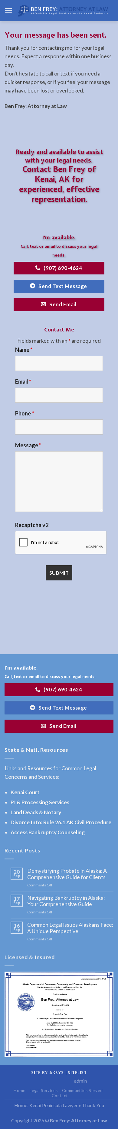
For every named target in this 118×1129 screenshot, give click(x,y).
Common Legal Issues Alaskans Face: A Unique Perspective (70, 928)
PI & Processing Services (40, 802)
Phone (24, 413)
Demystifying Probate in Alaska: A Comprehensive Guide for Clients (67, 874)
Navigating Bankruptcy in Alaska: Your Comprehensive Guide (66, 901)
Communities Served (82, 1090)
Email (23, 381)
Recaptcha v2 (31, 525)
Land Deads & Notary (36, 812)
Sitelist (77, 1072)
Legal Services (43, 1090)
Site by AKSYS (47, 1072)
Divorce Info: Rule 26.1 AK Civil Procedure (61, 822)
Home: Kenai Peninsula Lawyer (46, 1105)
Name (23, 350)
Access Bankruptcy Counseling (48, 832)
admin (80, 1081)
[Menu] (9, 10)
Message (28, 445)
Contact (60, 1095)
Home (19, 1090)
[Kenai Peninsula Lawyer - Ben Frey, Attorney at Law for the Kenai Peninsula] (63, 11)
